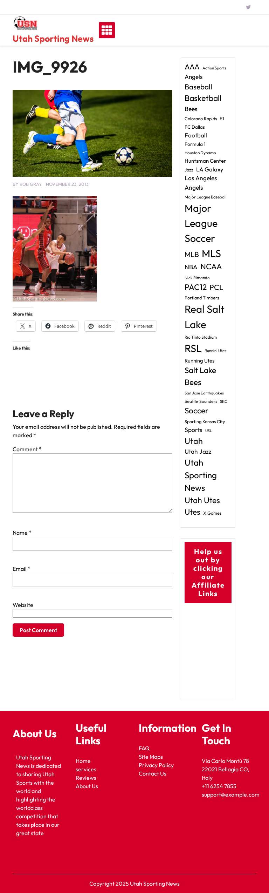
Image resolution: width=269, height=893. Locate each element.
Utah (194, 441)
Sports (193, 430)
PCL (216, 287)
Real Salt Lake (205, 317)
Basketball (203, 98)
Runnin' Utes (215, 350)
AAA (192, 67)
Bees (191, 109)
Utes (192, 512)
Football (196, 135)
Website (23, 604)
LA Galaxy (209, 169)
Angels (193, 76)
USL (208, 430)
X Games (212, 513)
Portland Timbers (202, 297)
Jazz (189, 169)
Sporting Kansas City (205, 421)
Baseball (198, 86)
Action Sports (214, 68)
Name (22, 532)
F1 (222, 118)
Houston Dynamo (200, 152)
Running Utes (199, 360)
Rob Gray (31, 184)
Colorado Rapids (201, 118)
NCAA (211, 266)
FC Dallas (195, 127)
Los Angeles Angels (201, 182)
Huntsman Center (205, 160)
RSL (193, 348)
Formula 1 (195, 144)
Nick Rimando (197, 277)
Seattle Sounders (201, 401)
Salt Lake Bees (200, 376)
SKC (223, 401)
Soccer (196, 410)
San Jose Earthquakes (204, 393)
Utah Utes (202, 500)
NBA (191, 267)
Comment (27, 449)
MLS (211, 253)
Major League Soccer (201, 223)
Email (21, 568)
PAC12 (196, 287)
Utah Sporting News (53, 38)
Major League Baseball (206, 196)
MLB (192, 254)
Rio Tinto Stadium (201, 337)
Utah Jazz (198, 451)
